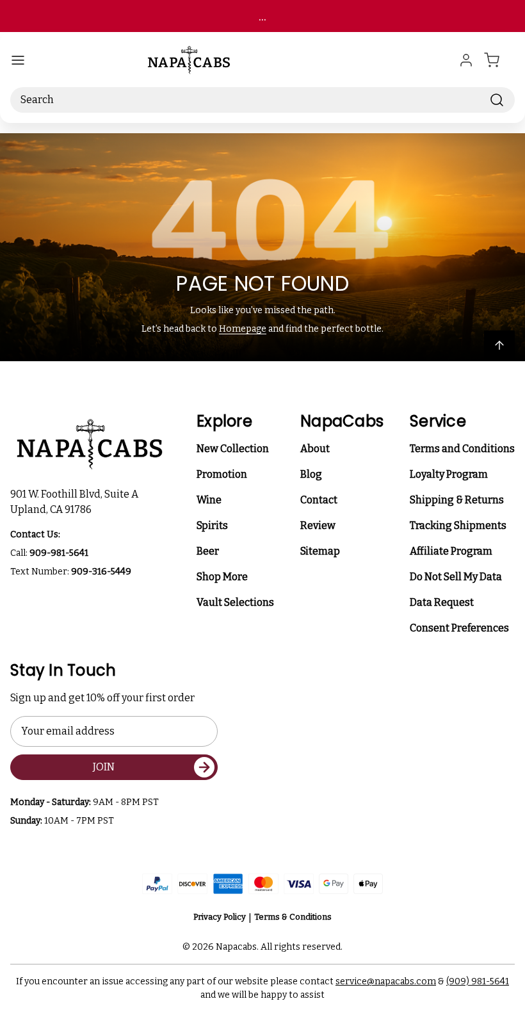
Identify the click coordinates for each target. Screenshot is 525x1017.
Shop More (222, 577)
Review (317, 525)
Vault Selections (235, 602)
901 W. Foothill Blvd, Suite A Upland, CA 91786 (76, 502)
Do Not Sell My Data (456, 577)
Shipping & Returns (457, 500)
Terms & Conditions (293, 917)
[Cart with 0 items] (499, 60)
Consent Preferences (459, 628)
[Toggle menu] (18, 60)
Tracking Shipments (458, 525)
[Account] (466, 60)
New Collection (233, 449)
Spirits (212, 525)
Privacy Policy (219, 917)
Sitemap (320, 551)
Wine (209, 500)
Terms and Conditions (462, 449)
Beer (208, 551)
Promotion (222, 474)
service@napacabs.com (385, 981)
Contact (318, 500)
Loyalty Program (449, 474)
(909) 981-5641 (477, 981)
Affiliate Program (451, 551)
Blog (311, 474)
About (315, 449)
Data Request (442, 602)
